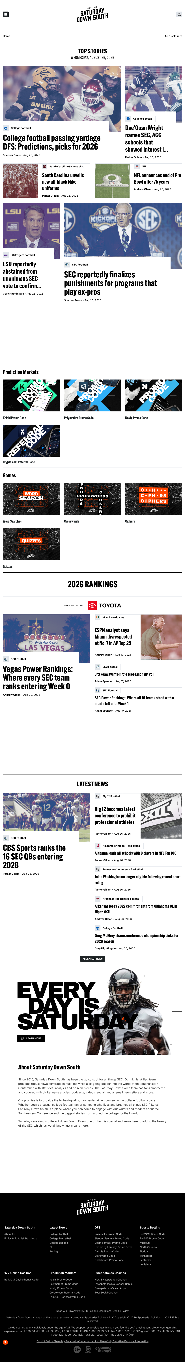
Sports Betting (150, 1227)
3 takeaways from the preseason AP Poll (124, 674)
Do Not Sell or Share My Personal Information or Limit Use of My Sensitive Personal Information (93, 1341)
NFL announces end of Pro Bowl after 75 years (157, 178)
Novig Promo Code (136, 418)
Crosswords (71, 521)
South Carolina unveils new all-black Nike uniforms (63, 181)
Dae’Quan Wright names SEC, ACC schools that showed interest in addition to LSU (146, 138)
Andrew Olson (143, 189)
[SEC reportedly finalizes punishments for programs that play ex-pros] (123, 236)
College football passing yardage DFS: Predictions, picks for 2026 (52, 142)
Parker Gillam (133, 157)
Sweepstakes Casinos (110, 1273)
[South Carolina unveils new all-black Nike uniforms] (20, 181)
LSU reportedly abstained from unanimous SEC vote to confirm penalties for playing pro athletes (25, 274)
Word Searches (12, 521)
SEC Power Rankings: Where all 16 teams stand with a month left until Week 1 (134, 700)
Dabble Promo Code (107, 1251)
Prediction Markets (63, 1273)
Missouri (145, 1242)
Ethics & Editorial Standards (20, 1238)
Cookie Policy (121, 1310)
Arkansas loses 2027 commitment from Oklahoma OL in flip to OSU (136, 908)
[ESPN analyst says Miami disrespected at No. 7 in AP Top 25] (161, 637)
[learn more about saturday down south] (92, 1011)
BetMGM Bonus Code (152, 1234)
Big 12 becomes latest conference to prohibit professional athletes (115, 815)
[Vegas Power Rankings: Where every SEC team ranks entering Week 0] (46, 638)
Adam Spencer (104, 681)
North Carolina (148, 1247)
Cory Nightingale (13, 293)
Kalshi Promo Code (14, 418)
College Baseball (59, 1242)
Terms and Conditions (98, 1310)
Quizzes (7, 566)
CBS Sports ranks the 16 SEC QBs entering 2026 (34, 856)
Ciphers (130, 521)
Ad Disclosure (173, 36)
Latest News (58, 1227)
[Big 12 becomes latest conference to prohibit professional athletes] (161, 815)
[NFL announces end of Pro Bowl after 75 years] (112, 181)
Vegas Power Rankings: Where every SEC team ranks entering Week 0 (38, 677)
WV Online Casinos (17, 1273)
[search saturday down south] (179, 14)
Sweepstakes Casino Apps (110, 1288)
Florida (144, 1251)
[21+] (77, 1349)
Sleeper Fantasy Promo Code (112, 1238)
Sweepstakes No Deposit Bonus (113, 1283)
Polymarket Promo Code (79, 418)
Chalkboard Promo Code (109, 1260)
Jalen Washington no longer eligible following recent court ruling (138, 879)
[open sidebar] (6, 14)
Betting (54, 1251)
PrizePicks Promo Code (108, 1234)
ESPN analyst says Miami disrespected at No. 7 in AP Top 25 (113, 636)
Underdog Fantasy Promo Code (113, 1247)
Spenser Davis (12, 155)
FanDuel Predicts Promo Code (67, 1296)
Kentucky (145, 1260)
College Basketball (60, 1238)
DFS (52, 1247)
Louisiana (145, 1264)
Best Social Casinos (106, 1292)
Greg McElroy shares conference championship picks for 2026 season (136, 938)
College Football (59, 1234)
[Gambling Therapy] (103, 1349)
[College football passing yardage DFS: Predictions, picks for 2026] (62, 99)
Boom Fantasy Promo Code (111, 1242)
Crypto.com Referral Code (19, 462)
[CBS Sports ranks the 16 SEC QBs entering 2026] (46, 817)
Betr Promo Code (105, 1255)
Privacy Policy (76, 1310)
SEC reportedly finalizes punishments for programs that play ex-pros (110, 283)
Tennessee (146, 1255)
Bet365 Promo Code (152, 1238)
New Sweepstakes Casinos (111, 1279)
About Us (9, 1234)
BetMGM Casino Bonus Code (21, 1279)
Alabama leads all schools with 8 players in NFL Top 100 (136, 853)
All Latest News (93, 958)
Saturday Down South (19, 1227)
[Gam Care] (88, 1349)
